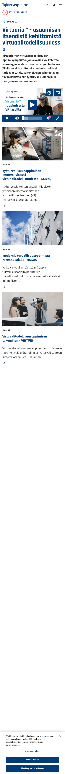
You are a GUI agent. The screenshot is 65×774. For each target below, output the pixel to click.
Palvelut (13, 21)
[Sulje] (60, 736)
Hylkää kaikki (32, 760)
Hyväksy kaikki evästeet (32, 768)
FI (47, 5)
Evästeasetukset (32, 751)
